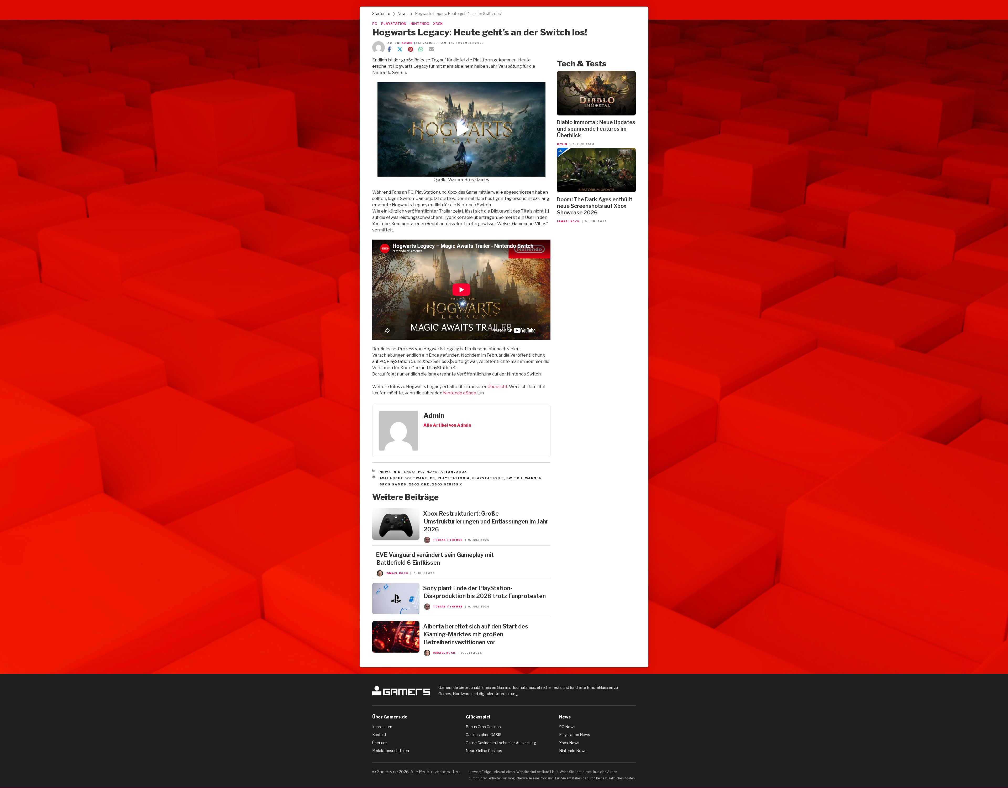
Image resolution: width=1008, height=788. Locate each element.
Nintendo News (572, 750)
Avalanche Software (404, 478)
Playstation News (574, 734)
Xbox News (569, 743)
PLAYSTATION (393, 24)
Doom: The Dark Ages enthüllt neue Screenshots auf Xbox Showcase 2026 (594, 206)
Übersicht (497, 386)
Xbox (461, 472)
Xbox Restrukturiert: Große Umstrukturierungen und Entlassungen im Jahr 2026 (485, 521)
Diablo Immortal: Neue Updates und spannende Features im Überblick (595, 129)
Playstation (440, 472)
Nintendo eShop (459, 392)
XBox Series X (447, 484)
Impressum (382, 726)
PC (374, 24)
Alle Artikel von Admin (447, 425)
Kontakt (379, 734)
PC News (567, 726)
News (402, 13)
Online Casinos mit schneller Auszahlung (501, 743)
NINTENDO (420, 24)
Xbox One (419, 484)
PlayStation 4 (454, 478)
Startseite (381, 13)
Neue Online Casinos (484, 750)
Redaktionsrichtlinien (390, 750)
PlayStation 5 (488, 478)
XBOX (438, 24)
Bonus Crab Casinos (483, 726)
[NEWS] (395, 538)
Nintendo (405, 472)
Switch (514, 478)
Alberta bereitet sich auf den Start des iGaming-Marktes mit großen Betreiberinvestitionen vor (475, 634)
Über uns (379, 743)
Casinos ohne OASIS (483, 734)
